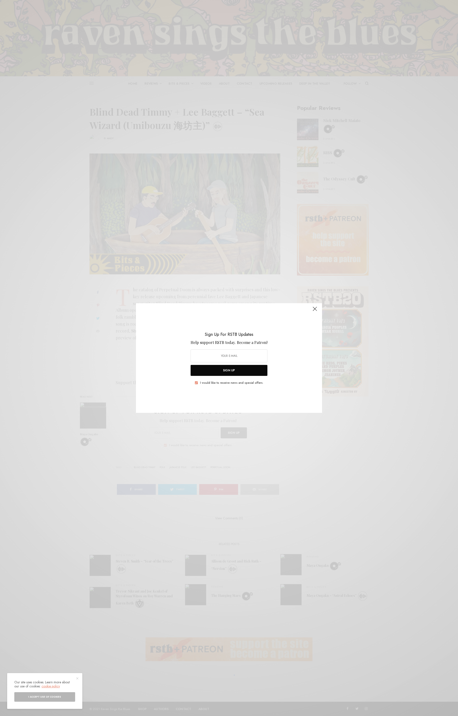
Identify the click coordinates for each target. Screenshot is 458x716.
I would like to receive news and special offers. (231, 382)
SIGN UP (229, 370)
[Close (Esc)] (315, 311)
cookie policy (51, 686)
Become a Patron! (252, 342)
